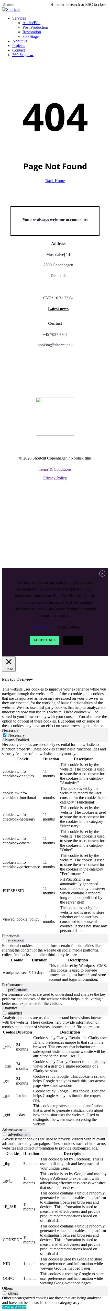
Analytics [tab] (9, 1008)
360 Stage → (27, 557)
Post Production (44, 512)
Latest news (58, 308)
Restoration (39, 519)
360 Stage (35, 527)
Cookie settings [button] (69, 627)
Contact (23, 550)
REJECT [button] (73, 640)
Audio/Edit (36, 504)
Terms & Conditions (55, 469)
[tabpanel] (55, 838)
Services (23, 496)
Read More (40, 627)
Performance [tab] (12, 984)
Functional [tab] (10, 936)
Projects (23, 542)
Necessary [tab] (10, 730)
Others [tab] (7, 1288)
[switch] (4, 940)
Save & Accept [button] (14, 1307)
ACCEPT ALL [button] (44, 640)
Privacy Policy (55, 478)
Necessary (16, 735)
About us (24, 534)
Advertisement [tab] (14, 1129)
